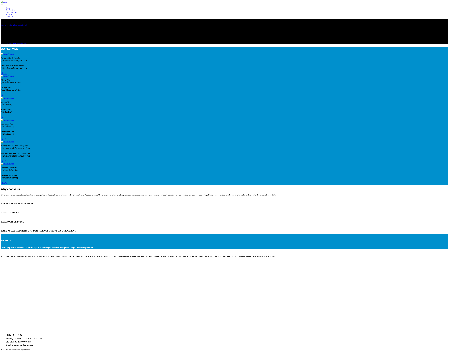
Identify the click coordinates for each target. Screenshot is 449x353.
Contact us (9, 16)
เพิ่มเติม (4, 74)
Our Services (10, 10)
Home (8, 8)
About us (9, 14)
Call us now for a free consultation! (14, 25)
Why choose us (11, 12)
